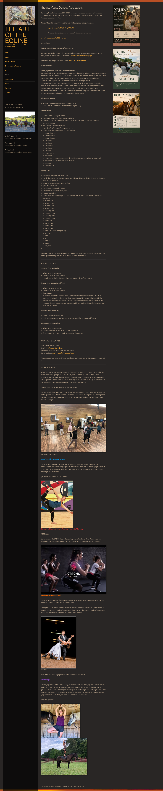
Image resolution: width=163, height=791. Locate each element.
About (7, 83)
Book (7, 57)
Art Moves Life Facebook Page (63, 353)
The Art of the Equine (17, 34)
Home (7, 52)
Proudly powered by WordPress (51, 786)
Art (6, 70)
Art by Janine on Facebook (14, 107)
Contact (8, 88)
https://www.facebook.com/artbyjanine (18, 152)
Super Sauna (9, 79)
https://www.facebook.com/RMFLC (16, 145)
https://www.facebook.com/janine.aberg (18, 138)
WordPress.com (79, 786)
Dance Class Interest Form (77, 60)
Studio (7, 75)
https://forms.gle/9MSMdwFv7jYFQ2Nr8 (61, 28)
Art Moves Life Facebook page (81, 55)
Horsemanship (10, 61)
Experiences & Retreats (13, 66)
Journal (7, 92)
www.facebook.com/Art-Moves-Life (53, 38)
